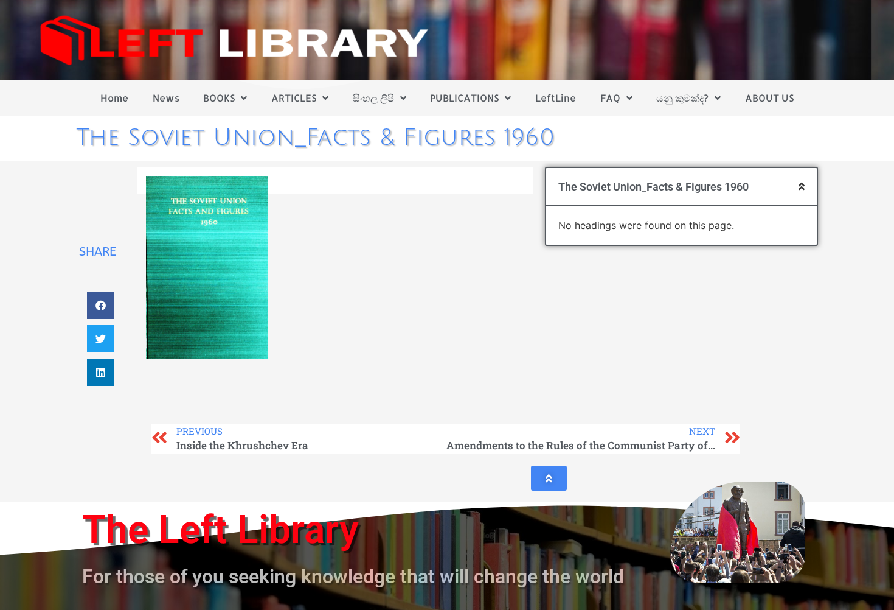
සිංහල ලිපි (373, 97)
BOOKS (219, 97)
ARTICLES (293, 97)
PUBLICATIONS (464, 97)
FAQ (610, 97)
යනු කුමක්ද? (682, 97)
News (166, 97)
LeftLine (555, 97)
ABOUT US (769, 97)
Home (114, 97)
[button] (100, 305)
